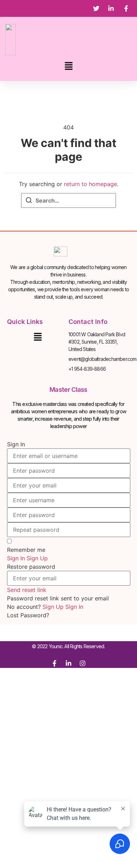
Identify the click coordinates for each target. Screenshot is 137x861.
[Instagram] (82, 663)
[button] (68, 66)
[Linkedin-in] (68, 663)
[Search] (29, 201)
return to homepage (90, 183)
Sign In (74, 606)
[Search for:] (68, 200)
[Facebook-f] (54, 663)
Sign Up (54, 606)
